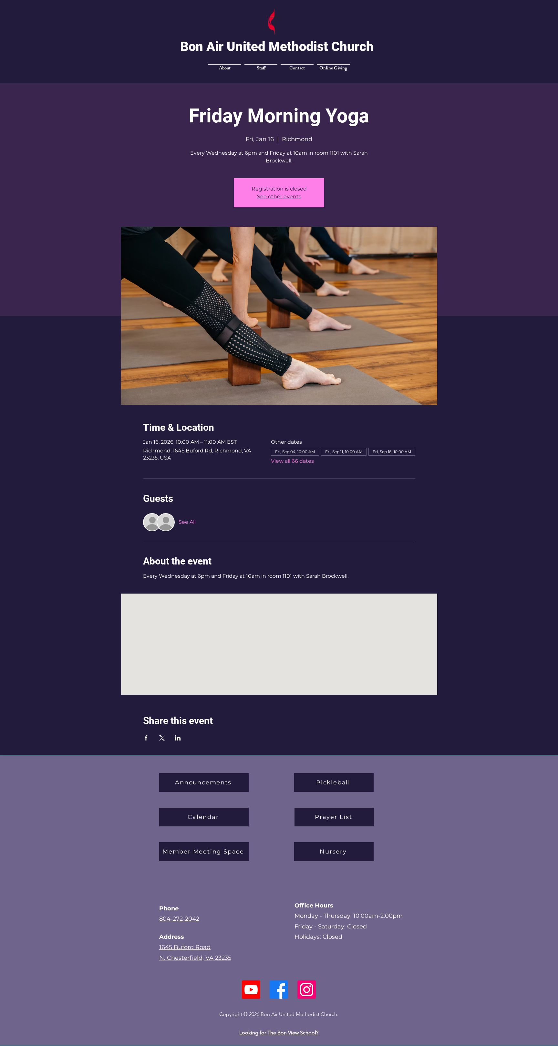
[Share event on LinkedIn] (178, 737)
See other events (279, 196)
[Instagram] (306, 989)
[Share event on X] (162, 737)
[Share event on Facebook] (146, 737)
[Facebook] (279, 989)
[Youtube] (252, 989)
